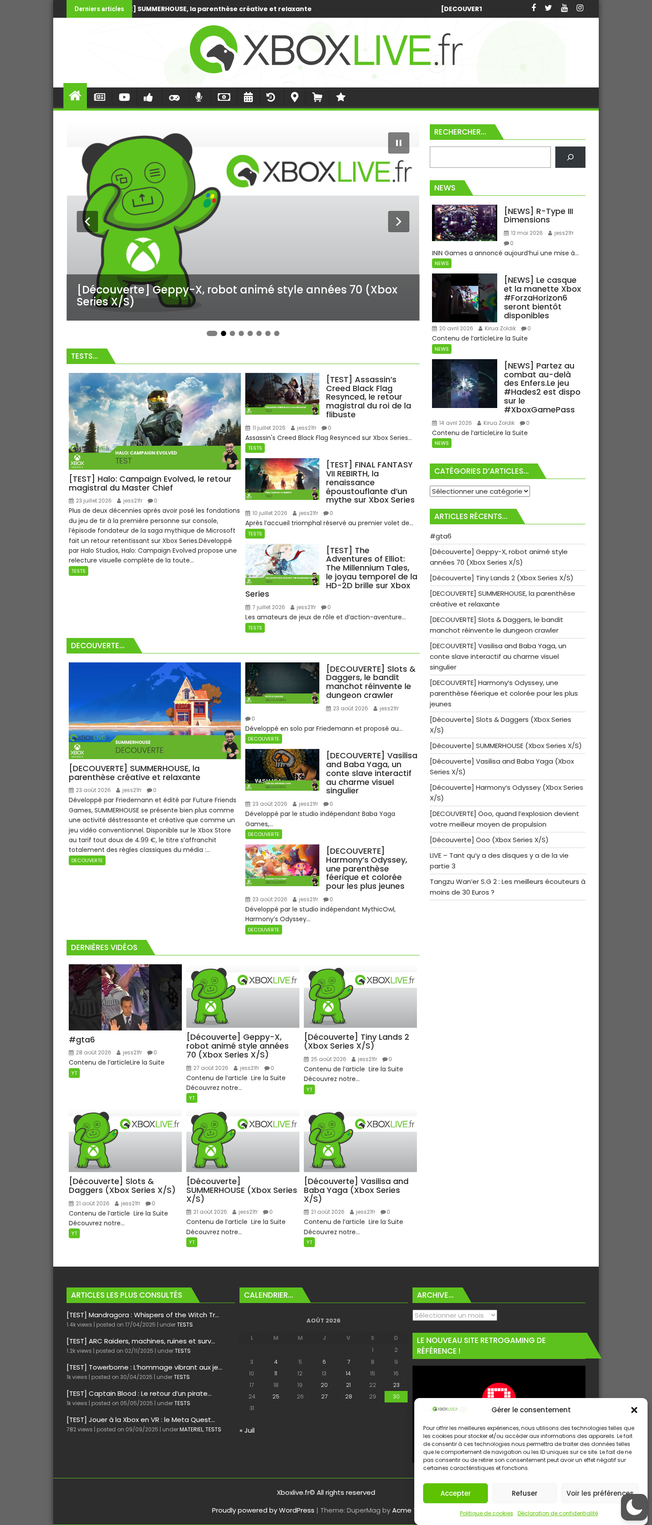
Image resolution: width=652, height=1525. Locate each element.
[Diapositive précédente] (87, 221)
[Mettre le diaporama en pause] (398, 143)
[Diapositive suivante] (398, 221)
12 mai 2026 (526, 233)
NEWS (442, 263)
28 (348, 1396)
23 (396, 1385)
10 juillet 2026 (269, 513)
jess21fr (132, 500)
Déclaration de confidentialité (558, 1513)
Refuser (525, 1493)
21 (348, 1385)
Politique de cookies (486, 1513)
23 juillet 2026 (93, 500)
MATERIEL (191, 1429)
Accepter (455, 1493)
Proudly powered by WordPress (263, 1510)
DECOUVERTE (87, 860)
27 (324, 1396)
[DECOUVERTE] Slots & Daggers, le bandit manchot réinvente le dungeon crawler (311, 8)
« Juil (247, 1430)
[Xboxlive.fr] (326, 82)
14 (348, 1373)
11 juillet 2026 (268, 428)
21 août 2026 (92, 1203)
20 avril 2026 (455, 328)
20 (324, 1385)
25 (275, 1396)
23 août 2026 (93, 790)
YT (74, 1073)
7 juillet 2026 (268, 607)
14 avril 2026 (455, 423)
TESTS (78, 570)
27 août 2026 (210, 1068)
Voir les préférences (600, 1493)
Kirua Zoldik (499, 328)
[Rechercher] (570, 157)
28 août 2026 (93, 1052)
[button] (634, 1410)
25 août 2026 (328, 1059)
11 (276, 1373)
